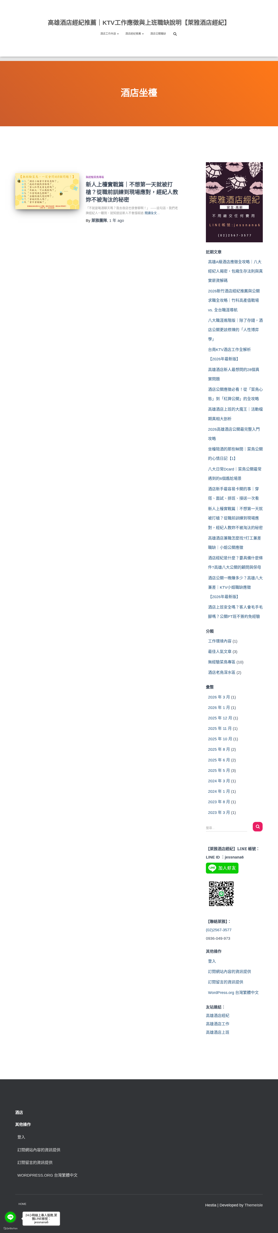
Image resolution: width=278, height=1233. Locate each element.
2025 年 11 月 (220, 728)
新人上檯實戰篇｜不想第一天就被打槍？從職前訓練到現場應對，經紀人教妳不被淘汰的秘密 (132, 192)
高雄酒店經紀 (217, 1016)
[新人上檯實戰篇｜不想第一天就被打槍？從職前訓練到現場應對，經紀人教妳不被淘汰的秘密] (47, 191)
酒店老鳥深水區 (221, 672)
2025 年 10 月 (220, 739)
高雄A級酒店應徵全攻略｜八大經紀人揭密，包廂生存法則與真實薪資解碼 (235, 271)
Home (22, 1204)
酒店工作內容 (108, 33)
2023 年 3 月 (219, 812)
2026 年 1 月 (219, 707)
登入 (212, 961)
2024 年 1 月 (219, 791)
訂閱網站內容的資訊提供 (229, 972)
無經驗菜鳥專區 (95, 177)
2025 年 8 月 (219, 749)
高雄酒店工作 (217, 1024)
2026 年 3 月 (219, 697)
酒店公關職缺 (158, 33)
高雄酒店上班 (217, 1032)
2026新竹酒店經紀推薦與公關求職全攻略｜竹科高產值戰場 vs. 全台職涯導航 (234, 300)
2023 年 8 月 (219, 802)
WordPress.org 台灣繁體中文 (233, 992)
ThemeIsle (254, 1205)
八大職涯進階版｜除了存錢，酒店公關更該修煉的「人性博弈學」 (235, 329)
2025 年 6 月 (219, 760)
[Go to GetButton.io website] (10, 1228)
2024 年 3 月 (219, 781)
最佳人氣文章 (220, 651)
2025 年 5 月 (219, 770)
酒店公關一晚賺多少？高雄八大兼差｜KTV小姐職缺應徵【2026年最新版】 (235, 587)
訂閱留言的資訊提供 (225, 982)
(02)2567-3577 (219, 930)
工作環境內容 (220, 641)
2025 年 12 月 (220, 718)
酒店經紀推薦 (133, 33)
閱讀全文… (152, 213)
